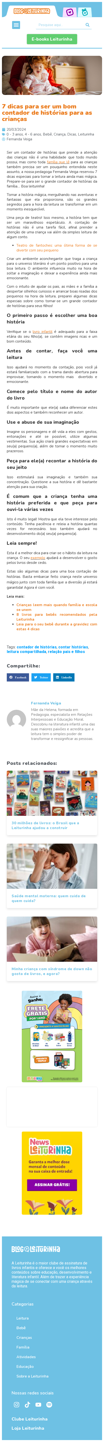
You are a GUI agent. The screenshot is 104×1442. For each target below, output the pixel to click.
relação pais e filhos (66, 651)
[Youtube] (38, 1405)
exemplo (37, 557)
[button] (16, 25)
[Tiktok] (27, 1405)
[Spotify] (49, 1405)
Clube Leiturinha (30, 1419)
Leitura (22, 1318)
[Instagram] (16, 1405)
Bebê (47, 134)
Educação (25, 1366)
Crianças (24, 1337)
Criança (60, 134)
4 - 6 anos (33, 134)
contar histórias (73, 647)
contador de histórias (37, 647)
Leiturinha (86, 134)
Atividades (26, 1357)
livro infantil (42, 331)
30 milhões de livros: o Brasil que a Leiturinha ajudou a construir (45, 825)
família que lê (58, 162)
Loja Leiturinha (28, 1428)
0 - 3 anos (15, 134)
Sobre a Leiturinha (32, 1376)
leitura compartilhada (26, 651)
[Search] (87, 25)
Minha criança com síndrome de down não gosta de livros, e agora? (52, 971)
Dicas (71, 134)
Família (23, 1347)
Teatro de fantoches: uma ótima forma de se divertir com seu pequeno (56, 248)
